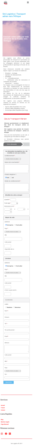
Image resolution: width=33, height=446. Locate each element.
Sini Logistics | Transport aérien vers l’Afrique (14, 15)
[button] (27, 2)
